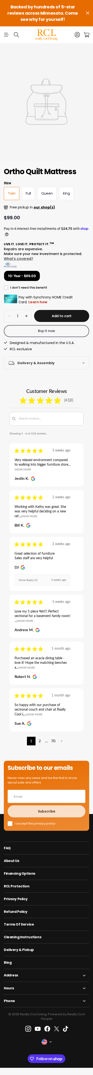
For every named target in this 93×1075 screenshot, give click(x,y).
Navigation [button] (6, 35)
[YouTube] (38, 1029)
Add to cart (62, 316)
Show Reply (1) (28, 580)
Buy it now (46, 330)
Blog (7, 962)
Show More (23, 469)
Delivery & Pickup (19, 949)
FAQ (7, 848)
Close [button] (87, 13)
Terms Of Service (19, 924)
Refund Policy (15, 911)
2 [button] (40, 741)
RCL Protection (16, 886)
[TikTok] (65, 1029)
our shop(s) (44, 207)
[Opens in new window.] (32, 478)
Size (7, 183)
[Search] (16, 35)
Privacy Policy (15, 899)
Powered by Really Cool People (63, 1016)
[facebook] (47, 1029)
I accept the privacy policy (35, 823)
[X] (56, 1029)
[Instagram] (28, 1029)
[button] (61, 741)
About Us (11, 860)
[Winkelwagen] (86, 34)
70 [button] (53, 741)
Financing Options (19, 873)
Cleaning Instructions (22, 937)
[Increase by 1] (26, 316)
